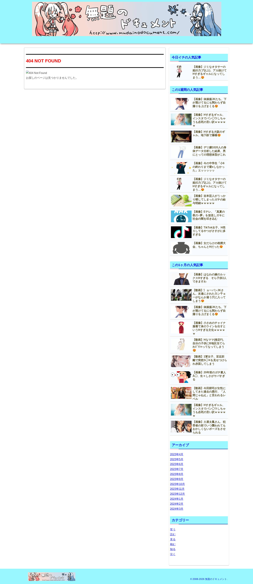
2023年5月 (176, 459)
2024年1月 (176, 498)
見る (173, 539)
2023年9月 (176, 479)
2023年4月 (176, 454)
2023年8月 (176, 474)
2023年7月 (176, 469)
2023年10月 (177, 484)
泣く (173, 554)
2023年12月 (177, 493)
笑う (173, 529)
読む (173, 534)
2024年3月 (176, 508)
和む (173, 544)
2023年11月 (177, 488)
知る (173, 549)
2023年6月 (176, 464)
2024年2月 (176, 503)
